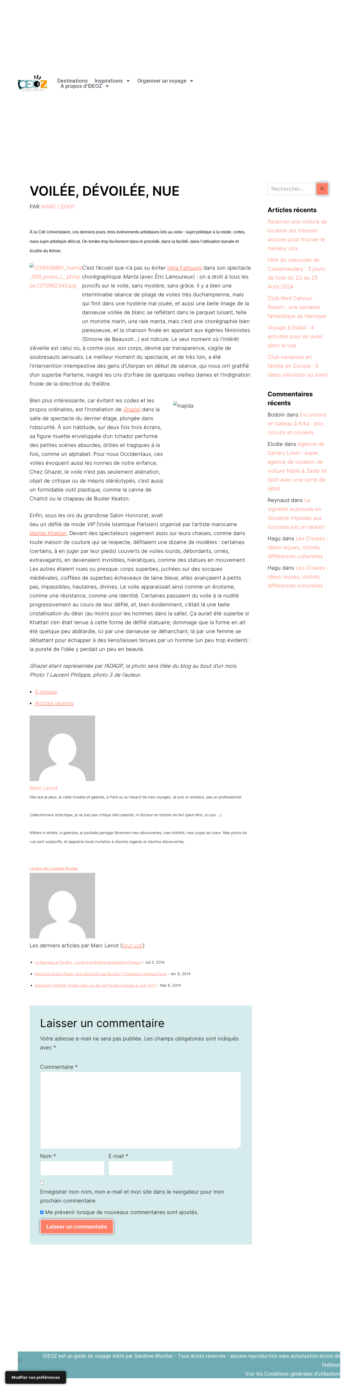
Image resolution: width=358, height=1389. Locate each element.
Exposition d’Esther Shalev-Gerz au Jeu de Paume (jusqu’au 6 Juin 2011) (95, 985)
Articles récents (54, 703)
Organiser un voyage (161, 80)
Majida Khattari (48, 533)
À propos (46, 691)
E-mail (118, 1156)
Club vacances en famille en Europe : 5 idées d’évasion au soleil (298, 366)
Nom (48, 1156)
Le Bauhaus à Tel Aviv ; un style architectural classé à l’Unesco (88, 962)
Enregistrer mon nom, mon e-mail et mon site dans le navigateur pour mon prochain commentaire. (132, 1196)
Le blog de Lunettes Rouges (54, 868)
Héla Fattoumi (184, 268)
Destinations (72, 80)
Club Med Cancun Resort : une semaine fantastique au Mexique (297, 307)
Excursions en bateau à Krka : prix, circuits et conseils (297, 424)
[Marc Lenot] (62, 779)
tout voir (132, 945)
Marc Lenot (58, 207)
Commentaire (59, 1067)
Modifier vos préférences (36, 1377)
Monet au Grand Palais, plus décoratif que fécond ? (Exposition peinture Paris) (101, 973)
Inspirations (108, 80)
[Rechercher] (322, 189)
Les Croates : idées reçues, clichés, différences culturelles (298, 547)
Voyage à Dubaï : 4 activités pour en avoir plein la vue (295, 336)
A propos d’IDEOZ (81, 86)
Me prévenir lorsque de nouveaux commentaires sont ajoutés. (121, 1212)
